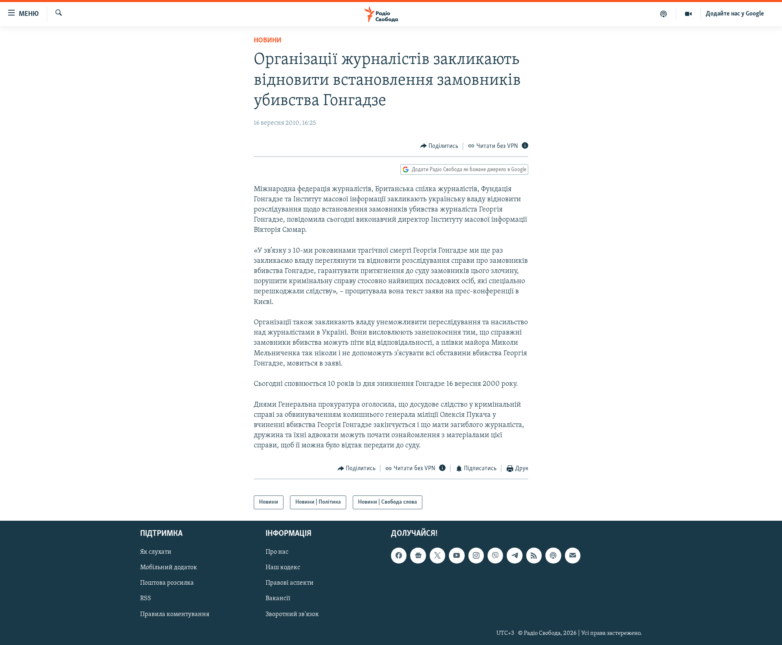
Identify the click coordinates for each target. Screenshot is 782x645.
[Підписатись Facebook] (398, 556)
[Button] (439, 146)
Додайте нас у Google (735, 14)
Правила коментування (174, 614)
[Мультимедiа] (688, 14)
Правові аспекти (290, 583)
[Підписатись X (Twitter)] (437, 556)
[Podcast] (553, 556)
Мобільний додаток (168, 568)
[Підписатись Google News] (418, 556)
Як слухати (155, 552)
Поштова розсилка (167, 583)
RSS (145, 599)
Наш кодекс (283, 568)
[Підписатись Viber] (495, 556)
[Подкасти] (663, 14)
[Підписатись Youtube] (456, 556)
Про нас (277, 552)
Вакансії (278, 599)
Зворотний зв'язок (292, 614)
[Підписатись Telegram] (514, 556)
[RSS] (534, 556)
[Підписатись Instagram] (476, 556)
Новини (267, 40)
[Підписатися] (572, 556)
